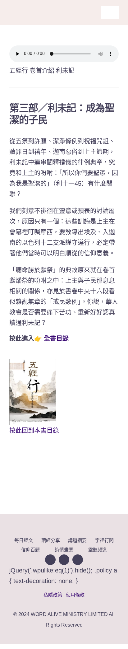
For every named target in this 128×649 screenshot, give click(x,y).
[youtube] (64, 559)
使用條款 (75, 594)
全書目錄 (56, 338)
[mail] (77, 559)
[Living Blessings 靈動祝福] (35, 4)
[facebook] (50, 559)
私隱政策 (52, 594)
